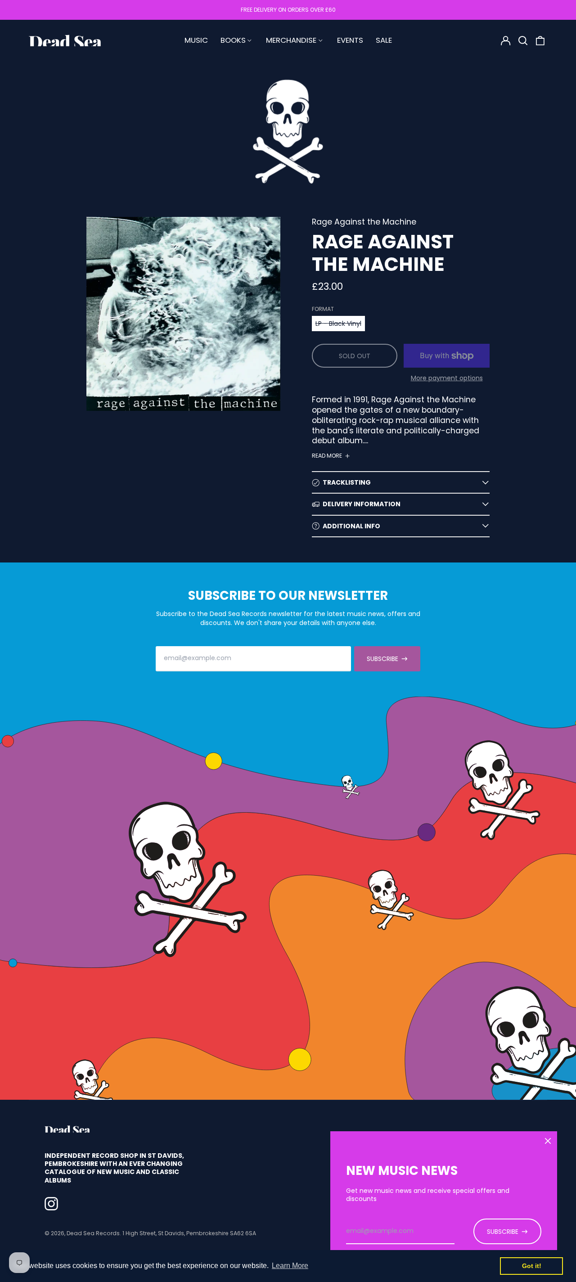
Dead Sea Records (93, 1233)
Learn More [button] (290, 1265)
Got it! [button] (531, 1265)
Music (196, 40)
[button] (523, 40)
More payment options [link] (447, 378)
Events (350, 40)
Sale (384, 40)
